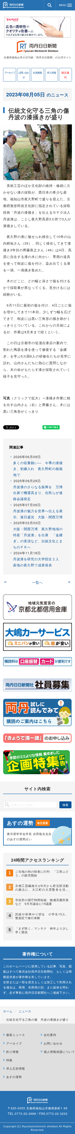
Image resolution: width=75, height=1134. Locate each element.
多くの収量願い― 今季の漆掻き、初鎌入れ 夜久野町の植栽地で (38, 468)
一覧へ (37, 582)
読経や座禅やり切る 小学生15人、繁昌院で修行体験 (42, 916)
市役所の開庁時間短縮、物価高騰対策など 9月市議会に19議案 (42, 902)
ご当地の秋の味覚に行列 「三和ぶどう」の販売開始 (42, 873)
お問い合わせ (23, 75)
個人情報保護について (59, 1052)
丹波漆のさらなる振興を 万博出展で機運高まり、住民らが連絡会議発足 (38, 492)
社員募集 (37, 72)
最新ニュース (15, 1035)
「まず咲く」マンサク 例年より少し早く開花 (42, 930)
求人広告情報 (15, 1068)
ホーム (7, 1011)
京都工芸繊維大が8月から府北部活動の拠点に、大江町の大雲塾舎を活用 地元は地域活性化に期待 (43, 889)
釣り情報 (12, 1052)
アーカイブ (9, 72)
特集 (9, 1060)
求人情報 (51, 72)
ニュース (25, 1011)
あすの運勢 (14, 1077)
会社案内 (50, 1035)
